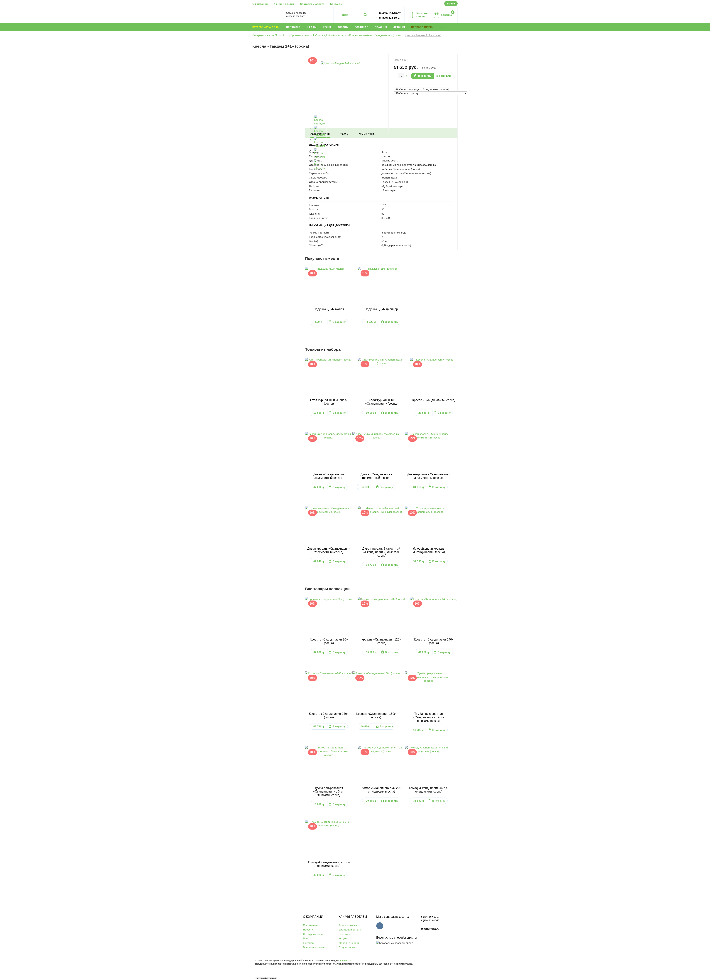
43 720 (318, 726)
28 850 (423, 412)
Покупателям (347, 947)
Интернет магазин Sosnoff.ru (269, 35)
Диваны (343, 27)
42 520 (318, 874)
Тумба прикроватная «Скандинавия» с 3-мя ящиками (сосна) (328, 791)
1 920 (371, 321)
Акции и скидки (284, 3)
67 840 (318, 561)
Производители (422, 27)
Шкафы (312, 27)
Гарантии (344, 934)
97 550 (418, 561)
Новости (308, 929)
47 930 (318, 487)
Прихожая (293, 27)
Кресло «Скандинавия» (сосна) (433, 400)
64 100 (366, 487)
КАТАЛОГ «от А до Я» (266, 27)
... (442, 27)
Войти (451, 3)
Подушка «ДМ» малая (329, 309)
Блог (306, 938)
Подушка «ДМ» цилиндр (381, 309)
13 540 (318, 412)
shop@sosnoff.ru (430, 928)
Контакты (336, 3)
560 (318, 321)
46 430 (366, 726)
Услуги (343, 938)
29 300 (371, 800)
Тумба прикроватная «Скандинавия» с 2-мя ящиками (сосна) (428, 717)
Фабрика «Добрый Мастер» (329, 35)
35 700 (371, 652)
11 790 (418, 729)
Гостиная (361, 27)
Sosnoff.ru (345, 960)
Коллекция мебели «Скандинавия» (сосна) (375, 35)
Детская (399, 27)
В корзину (424, 75)
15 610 (318, 804)
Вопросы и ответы (314, 947)
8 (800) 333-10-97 (430, 920)
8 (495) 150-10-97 (430, 916)
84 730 (371, 564)
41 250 (423, 652)
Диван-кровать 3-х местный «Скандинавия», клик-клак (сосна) (381, 552)
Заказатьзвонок (422, 15)
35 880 (418, 800)
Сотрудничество (313, 934)
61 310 (418, 487)
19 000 (371, 412)
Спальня (381, 27)
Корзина (447, 13)
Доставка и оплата (312, 3)
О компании (260, 3)
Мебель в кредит (349, 942)
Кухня (327, 27)
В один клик (444, 75)
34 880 (318, 652)
